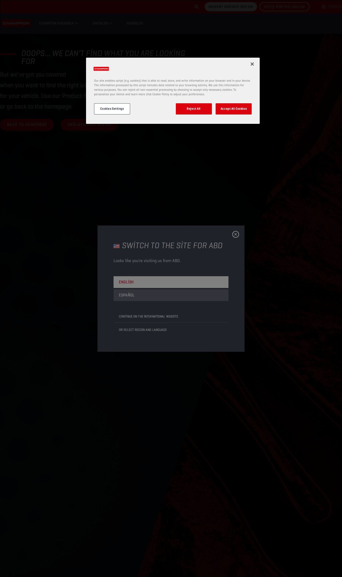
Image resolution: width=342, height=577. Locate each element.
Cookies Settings (112, 108)
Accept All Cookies (234, 108)
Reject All (194, 108)
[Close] (252, 64)
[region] (173, 91)
